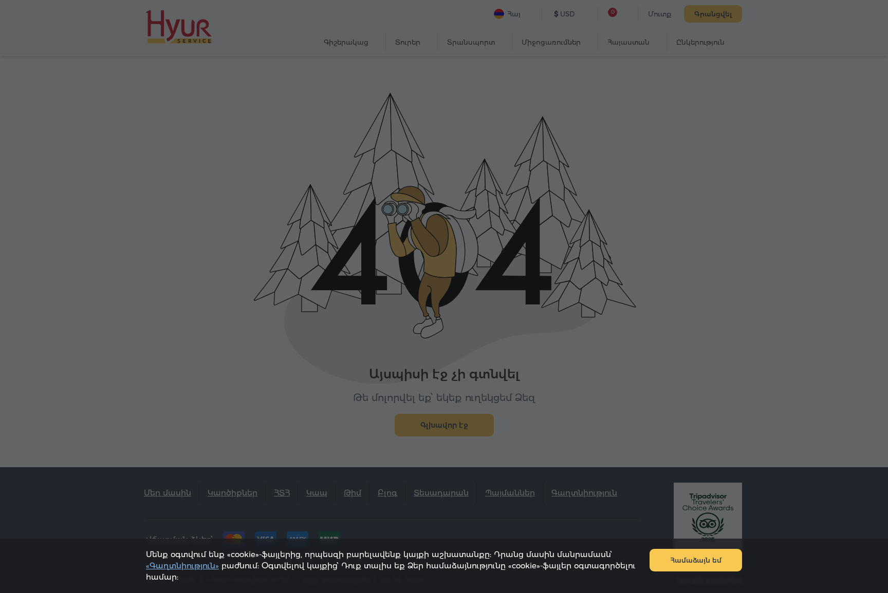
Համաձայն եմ (695, 560)
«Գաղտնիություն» (182, 565)
